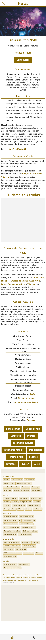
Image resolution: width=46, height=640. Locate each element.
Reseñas (33, 456)
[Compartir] (12, 637)
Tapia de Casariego (16, 284)
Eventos (31, 435)
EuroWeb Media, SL (17, 149)
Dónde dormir (33, 428)
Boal (24, 173)
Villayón (5, 177)
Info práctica (35, 449)
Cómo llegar (23, 59)
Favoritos (11, 463)
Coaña (41, 277)
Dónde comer (13, 428)
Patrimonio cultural (23, 442)
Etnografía (16, 435)
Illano (31, 280)
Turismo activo (15, 456)
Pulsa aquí (31, 420)
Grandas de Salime (19, 280)
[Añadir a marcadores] (33, 637)
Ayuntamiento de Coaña (26, 402)
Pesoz (4, 284)
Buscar (25, 463)
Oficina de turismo (26, 398)
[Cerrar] (3, 3)
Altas (37, 463)
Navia (39, 173)
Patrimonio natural (13, 449)
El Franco (31, 173)
